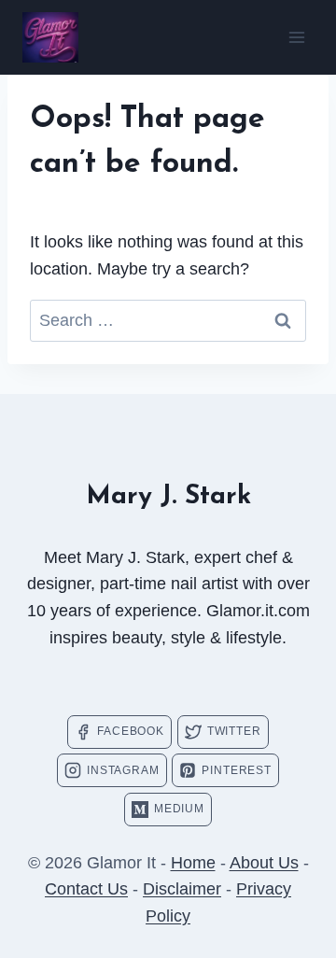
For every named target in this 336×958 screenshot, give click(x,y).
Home (193, 862)
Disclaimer (182, 889)
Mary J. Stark (168, 497)
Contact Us (86, 889)
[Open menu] (296, 36)
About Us (264, 862)
